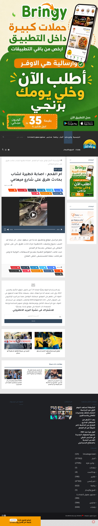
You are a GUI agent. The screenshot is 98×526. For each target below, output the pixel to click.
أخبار (61, 137)
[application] (33, 215)
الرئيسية (76, 137)
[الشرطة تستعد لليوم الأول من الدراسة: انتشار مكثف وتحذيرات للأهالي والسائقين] (68, 408)
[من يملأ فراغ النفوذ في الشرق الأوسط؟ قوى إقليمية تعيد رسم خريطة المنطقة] (68, 413)
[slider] (34, 229)
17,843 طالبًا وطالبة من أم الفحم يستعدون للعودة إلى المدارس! (13, 382)
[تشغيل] (61, 229)
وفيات (77, 150)
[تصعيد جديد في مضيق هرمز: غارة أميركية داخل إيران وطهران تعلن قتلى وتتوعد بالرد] (53, 413)
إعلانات (92, 468)
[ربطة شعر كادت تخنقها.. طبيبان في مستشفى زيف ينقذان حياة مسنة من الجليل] (53, 417)
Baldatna (79, 516)
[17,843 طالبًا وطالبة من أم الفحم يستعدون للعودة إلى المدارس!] (13, 374)
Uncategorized (89, 454)
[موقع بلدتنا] (90, 144)
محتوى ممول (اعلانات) (36, 137)
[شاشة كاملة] (5, 229)
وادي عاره (68, 137)
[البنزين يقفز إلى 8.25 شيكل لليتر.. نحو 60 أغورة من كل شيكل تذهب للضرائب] (61, 413)
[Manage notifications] (93, 521)
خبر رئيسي (91, 481)
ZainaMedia (68, 516)
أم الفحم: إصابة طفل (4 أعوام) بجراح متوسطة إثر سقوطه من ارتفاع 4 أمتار (34, 372)
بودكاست (91, 472)
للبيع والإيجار (69, 150)
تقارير (93, 477)
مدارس (49, 137)
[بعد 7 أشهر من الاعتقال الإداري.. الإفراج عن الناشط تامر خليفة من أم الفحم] (53, 374)
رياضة (55, 137)
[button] (33, 215)
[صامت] (8, 229)
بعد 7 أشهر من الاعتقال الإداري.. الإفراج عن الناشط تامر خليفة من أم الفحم (54, 382)
